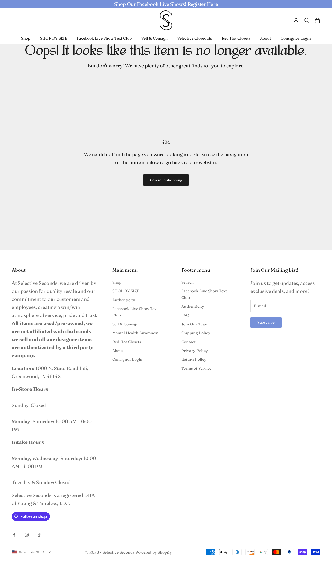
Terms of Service (196, 368)
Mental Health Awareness (135, 332)
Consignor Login (296, 38)
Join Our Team (195, 324)
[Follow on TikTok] (39, 534)
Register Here (202, 4)
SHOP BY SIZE (53, 38)
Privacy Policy (194, 350)
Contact (188, 341)
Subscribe (266, 322)
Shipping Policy (195, 332)
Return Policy (193, 359)
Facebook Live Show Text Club (104, 38)
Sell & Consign (154, 38)
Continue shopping (166, 180)
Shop (25, 38)
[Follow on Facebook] (14, 534)
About (265, 38)
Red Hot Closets (236, 38)
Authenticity (123, 299)
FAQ (185, 315)
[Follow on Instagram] (26, 534)
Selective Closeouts (194, 38)
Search (187, 282)
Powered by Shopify (153, 552)
